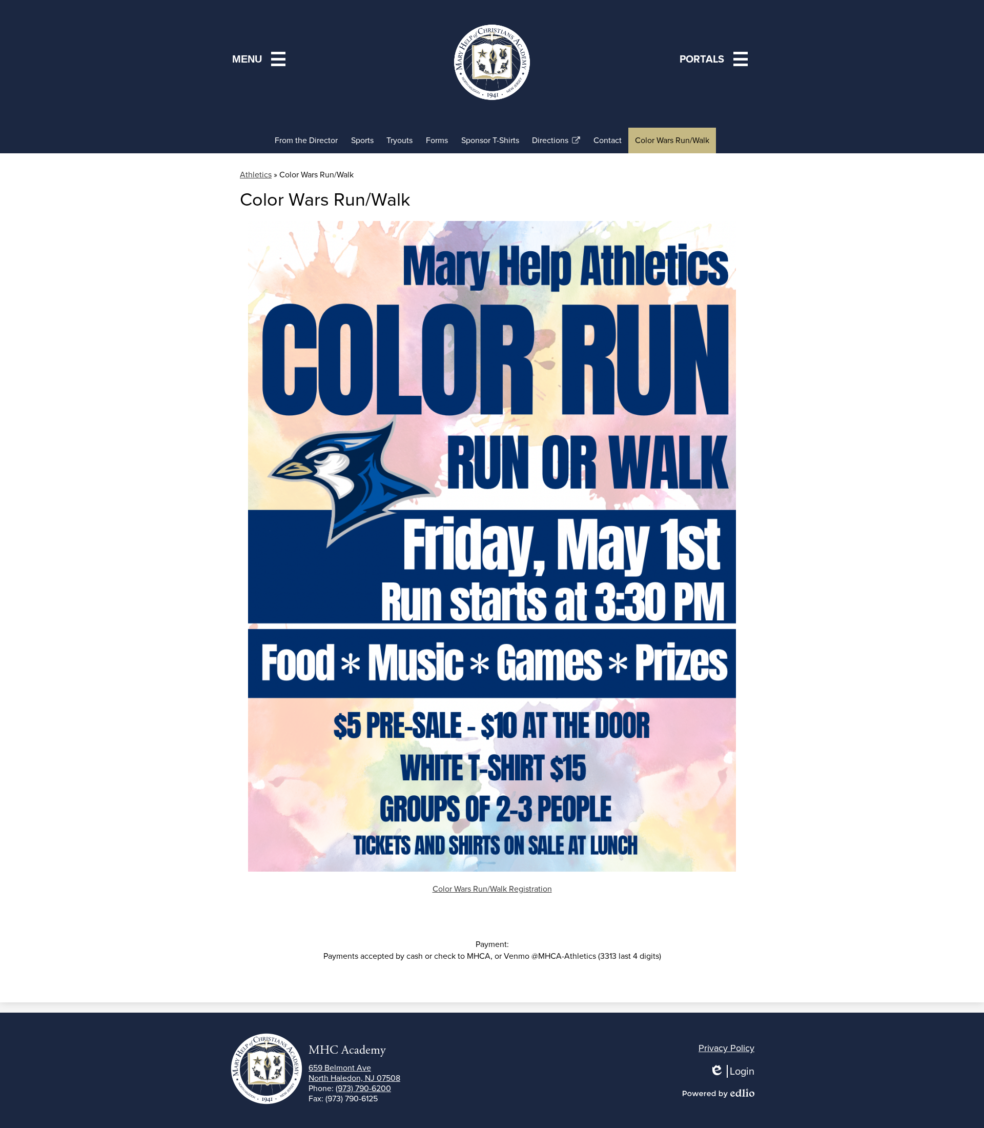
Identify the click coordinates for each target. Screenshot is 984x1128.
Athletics (256, 174)
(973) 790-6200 (363, 1088)
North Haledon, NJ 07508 (354, 1073)
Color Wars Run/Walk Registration (492, 889)
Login (735, 1071)
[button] (715, 59)
